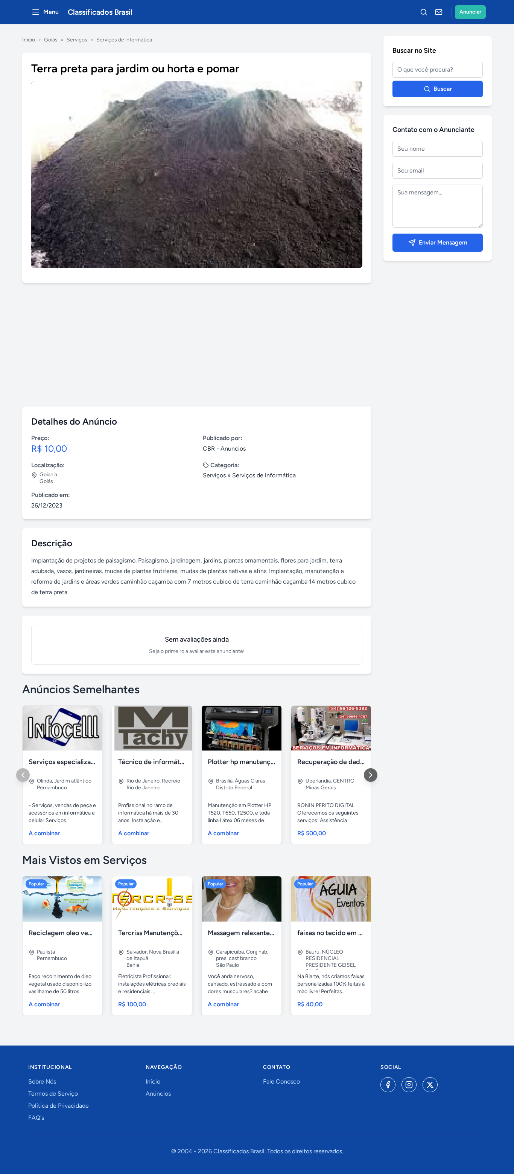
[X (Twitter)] (430, 1084)
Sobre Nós (42, 1081)
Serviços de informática (124, 40)
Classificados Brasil (100, 12)
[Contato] (439, 12)
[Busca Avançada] (423, 12)
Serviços (77, 40)
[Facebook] (387, 1084)
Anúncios (158, 1093)
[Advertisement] (196, 344)
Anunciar (470, 12)
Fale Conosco (281, 1081)
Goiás (51, 40)
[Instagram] (409, 1084)
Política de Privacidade (58, 1105)
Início (28, 40)
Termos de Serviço (53, 1093)
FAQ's (36, 1117)
